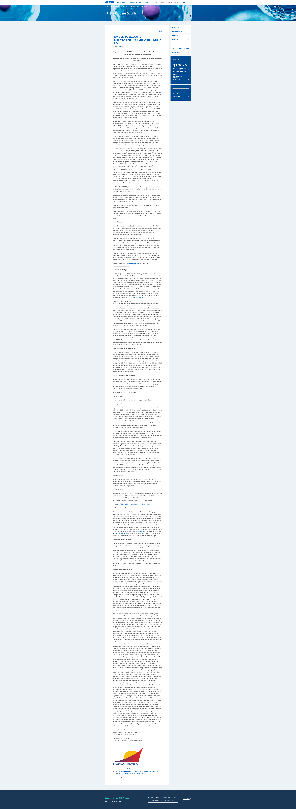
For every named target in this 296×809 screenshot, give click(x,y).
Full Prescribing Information (128, 504)
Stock (174, 44)
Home (106, 6)
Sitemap (157, 797)
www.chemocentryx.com (136, 297)
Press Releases (120, 6)
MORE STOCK (176, 96)
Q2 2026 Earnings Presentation (177, 77)
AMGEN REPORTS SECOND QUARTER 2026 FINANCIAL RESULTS (180, 73)
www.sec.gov (140, 531)
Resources (176, 52)
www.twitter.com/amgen (121, 266)
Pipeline (175, 40)
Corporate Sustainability (181, 48)
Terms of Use (175, 797)
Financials (175, 35)
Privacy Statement (165, 797)
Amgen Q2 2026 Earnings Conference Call (179, 69)
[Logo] (187, 799)
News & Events (177, 31)
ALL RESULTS (176, 79)
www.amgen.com (134, 264)
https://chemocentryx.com (122, 533)
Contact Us (150, 797)
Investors (112, 6)
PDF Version (123, 47)
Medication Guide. (145, 504)
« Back (160, 31)
